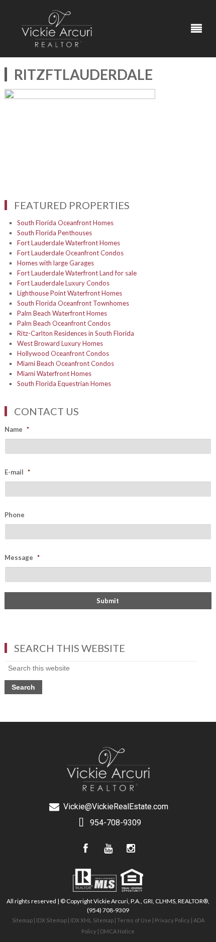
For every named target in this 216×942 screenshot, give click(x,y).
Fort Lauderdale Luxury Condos (63, 283)
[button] (196, 28)
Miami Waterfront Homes (54, 373)
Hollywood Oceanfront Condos (63, 353)
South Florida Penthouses (54, 233)
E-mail (17, 472)
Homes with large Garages (55, 263)
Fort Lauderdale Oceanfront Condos (70, 253)
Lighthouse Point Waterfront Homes (69, 293)
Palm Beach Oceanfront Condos (64, 323)
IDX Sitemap (51, 920)
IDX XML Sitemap (92, 920)
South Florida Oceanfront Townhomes (73, 303)
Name (17, 429)
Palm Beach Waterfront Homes (62, 313)
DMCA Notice (117, 931)
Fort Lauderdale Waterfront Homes (68, 243)
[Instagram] (131, 848)
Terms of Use (134, 920)
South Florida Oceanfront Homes (65, 223)
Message (22, 557)
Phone (15, 515)
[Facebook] (85, 848)
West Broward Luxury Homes (60, 343)
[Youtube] (108, 848)
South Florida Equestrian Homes (64, 384)
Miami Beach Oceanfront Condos (65, 363)
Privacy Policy (172, 920)
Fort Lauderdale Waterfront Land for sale (77, 273)
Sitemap (22, 920)
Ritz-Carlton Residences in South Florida (75, 333)
